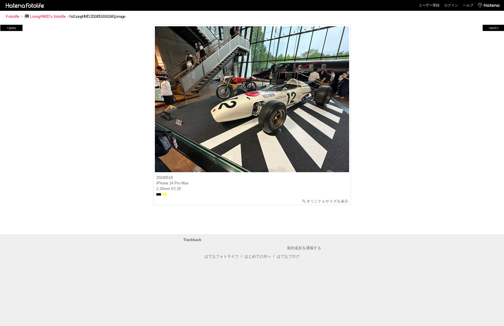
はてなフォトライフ (221, 256)
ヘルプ (468, 5)
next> (494, 28)
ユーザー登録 (429, 5)
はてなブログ (288, 256)
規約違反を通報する (304, 248)
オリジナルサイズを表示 (327, 201)
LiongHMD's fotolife (48, 16)
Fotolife (13, 16)
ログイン (451, 5)
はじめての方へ (257, 256)
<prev (11, 28)
